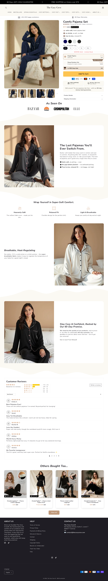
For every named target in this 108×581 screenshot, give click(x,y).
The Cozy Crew (51, 578)
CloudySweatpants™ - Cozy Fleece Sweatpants (92, 501)
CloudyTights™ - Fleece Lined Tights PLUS (41, 501)
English (8, 572)
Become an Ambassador (37, 546)
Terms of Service (35, 525)
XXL (88, 48)
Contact (32, 537)
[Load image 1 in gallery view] (12, 93)
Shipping (32, 540)
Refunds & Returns (35, 534)
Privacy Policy (34, 528)
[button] (6, 8)
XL (81, 48)
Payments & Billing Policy (37, 531)
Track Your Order (35, 549)
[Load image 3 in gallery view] (31, 93)
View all (54, 512)
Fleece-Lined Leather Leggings (66, 501)
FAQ (31, 552)
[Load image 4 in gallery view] (41, 93)
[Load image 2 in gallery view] (22, 93)
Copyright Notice (35, 543)
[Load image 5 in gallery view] (50, 93)
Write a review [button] (96, 385)
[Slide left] (6, 93)
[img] (16, 400)
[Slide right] (57, 93)
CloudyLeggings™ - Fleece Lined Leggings (15, 501)
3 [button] (54, 456)
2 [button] (51, 456)
